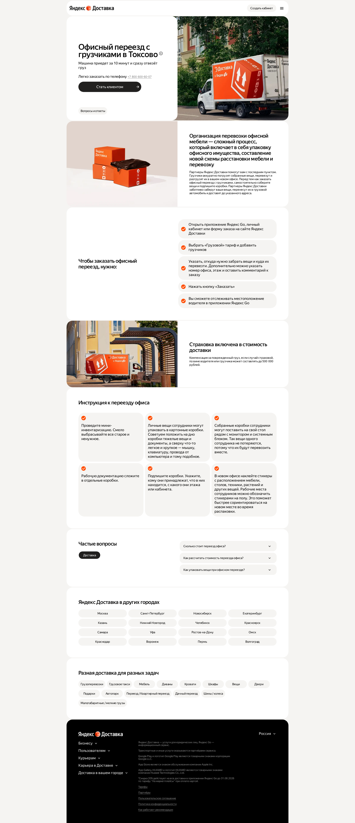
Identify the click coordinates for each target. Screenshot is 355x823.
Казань (102, 623)
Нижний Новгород (152, 623)
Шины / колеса (213, 693)
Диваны (167, 684)
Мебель (144, 684)
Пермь (202, 641)
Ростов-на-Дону (203, 632)
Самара (102, 632)
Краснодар (102, 641)
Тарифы (143, 786)
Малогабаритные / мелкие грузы (103, 703)
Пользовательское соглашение (157, 798)
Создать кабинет (261, 8)
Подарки (89, 693)
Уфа (152, 632)
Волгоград (252, 641)
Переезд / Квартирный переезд (147, 693)
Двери (258, 684)
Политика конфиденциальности (157, 803)
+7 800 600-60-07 (140, 77)
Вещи (236, 684)
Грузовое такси (119, 684)
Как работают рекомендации (155, 809)
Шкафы (213, 684)
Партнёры (144, 792)
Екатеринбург (252, 613)
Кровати (190, 684)
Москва (102, 613)
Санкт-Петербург (153, 613)
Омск (252, 632)
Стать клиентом (109, 87)
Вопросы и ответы (93, 111)
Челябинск (202, 623)
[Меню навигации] (281, 8)
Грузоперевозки (92, 684)
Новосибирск (202, 613)
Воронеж (152, 641)
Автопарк (112, 693)
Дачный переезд (186, 693)
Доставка (89, 555)
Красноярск (252, 623)
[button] (228, 546)
